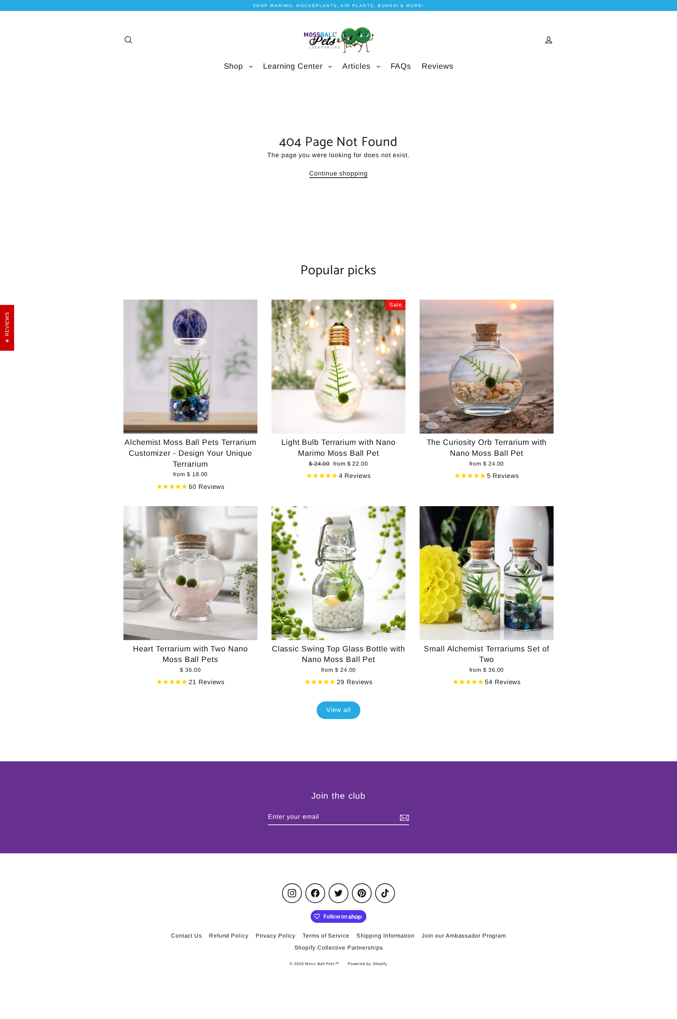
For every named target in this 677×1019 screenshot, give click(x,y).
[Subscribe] (403, 817)
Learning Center (294, 66)
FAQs (401, 66)
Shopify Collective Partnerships (338, 948)
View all (338, 709)
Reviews (437, 66)
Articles (357, 66)
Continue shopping (338, 173)
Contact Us (186, 936)
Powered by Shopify (368, 964)
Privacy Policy (276, 936)
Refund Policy (229, 936)
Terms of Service (326, 936)
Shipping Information (385, 936)
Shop (235, 66)
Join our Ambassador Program (464, 936)
